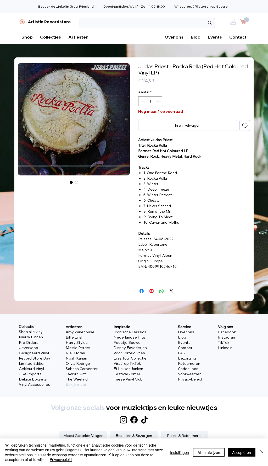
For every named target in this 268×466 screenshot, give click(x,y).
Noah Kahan (76, 358)
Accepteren (241, 452)
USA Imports (30, 374)
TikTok (223, 342)
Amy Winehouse (80, 332)
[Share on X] (171, 291)
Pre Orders (28, 342)
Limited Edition (32, 363)
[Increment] (158, 101)
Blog (182, 337)
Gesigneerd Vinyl (34, 353)
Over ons (186, 332)
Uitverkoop (28, 347)
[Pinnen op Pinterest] (151, 291)
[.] (234, 23)
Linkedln (225, 347)
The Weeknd (77, 379)
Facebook (227, 332)
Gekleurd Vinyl (31, 368)
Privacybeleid (190, 379)
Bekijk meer (76, 384)
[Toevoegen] (244, 125)
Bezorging (187, 358)
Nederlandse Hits (129, 337)
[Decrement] (142, 101)
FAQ (182, 353)
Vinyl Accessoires (34, 384)
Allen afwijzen (209, 452)
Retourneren (189, 363)
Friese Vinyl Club (128, 379)
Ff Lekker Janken (128, 368)
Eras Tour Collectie (130, 358)
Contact (185, 347)
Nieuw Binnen (31, 337)
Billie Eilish (74, 337)
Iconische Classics (130, 332)
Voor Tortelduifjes (129, 353)
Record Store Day (34, 358)
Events (184, 342)
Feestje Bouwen (128, 342)
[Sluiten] (262, 452)
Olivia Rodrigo (78, 363)
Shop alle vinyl (31, 331)
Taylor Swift (76, 374)
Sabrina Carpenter (82, 368)
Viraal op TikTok (127, 363)
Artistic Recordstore (49, 22)
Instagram (227, 337)
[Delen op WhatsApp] (161, 291)
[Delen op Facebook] (141, 291)
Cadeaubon (188, 368)
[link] (246, 19)
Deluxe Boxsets (33, 379)
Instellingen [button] (179, 452)
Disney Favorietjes (130, 347)
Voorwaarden (190, 374)
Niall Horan (75, 353)
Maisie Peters (78, 347)
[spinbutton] (150, 101)
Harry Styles (77, 342)
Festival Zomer (127, 374)
